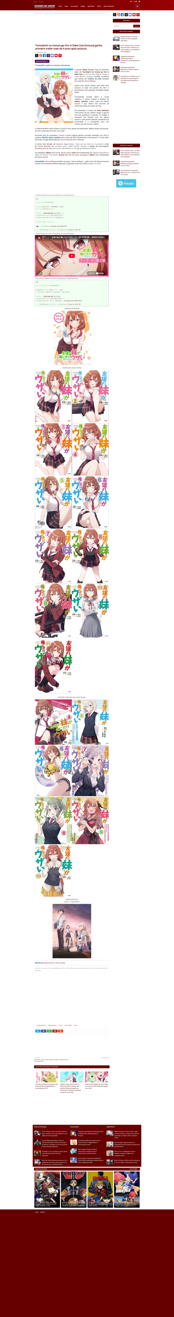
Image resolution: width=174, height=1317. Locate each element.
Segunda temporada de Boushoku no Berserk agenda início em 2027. (129, 69)
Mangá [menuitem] (83, 6)
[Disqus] (71, 998)
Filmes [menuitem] (99, 6)
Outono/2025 (68, 1025)
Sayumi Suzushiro (100, 153)
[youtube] (139, 1)
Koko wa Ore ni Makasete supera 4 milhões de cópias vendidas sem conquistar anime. (124, 1153)
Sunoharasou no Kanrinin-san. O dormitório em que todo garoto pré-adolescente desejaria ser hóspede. (130, 79)
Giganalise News (52, 1025)
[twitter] (131, 1)
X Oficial (57, 963)
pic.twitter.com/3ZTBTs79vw (73, 301)
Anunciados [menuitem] (74, 6)
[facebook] (136, 1)
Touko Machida (44, 146)
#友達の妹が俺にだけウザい (52, 213)
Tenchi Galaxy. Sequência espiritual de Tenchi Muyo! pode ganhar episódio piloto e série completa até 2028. (90, 1160)
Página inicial (38, 13)
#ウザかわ (54, 207)
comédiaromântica (47, 13)
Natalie (62, 963)
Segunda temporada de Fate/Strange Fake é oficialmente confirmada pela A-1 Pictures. (130, 59)
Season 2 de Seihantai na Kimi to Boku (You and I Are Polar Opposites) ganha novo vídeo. (96, 1086)
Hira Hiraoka (65, 140)
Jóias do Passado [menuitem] (109, 6)
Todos (75, 1025)
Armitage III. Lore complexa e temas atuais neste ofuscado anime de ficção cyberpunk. (54, 1153)
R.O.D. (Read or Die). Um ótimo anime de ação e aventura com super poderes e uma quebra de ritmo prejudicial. (130, 48)
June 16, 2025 (73, 230)
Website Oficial (49, 963)
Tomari (61, 135)
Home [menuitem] (60, 6)
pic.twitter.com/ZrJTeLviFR (58, 226)
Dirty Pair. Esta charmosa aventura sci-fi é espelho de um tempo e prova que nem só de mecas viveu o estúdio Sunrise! (54, 1162)
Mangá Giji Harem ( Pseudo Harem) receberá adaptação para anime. (129, 38)
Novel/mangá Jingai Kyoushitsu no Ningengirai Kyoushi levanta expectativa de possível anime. (127, 1144)
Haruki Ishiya (66, 153)
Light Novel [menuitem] (91, 6)
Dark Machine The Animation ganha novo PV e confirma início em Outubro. (130, 172)
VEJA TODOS (133, 1169)
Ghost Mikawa (89, 81)
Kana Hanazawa (81, 155)
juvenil (60, 1025)
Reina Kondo (43, 157)
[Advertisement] (72, 30)
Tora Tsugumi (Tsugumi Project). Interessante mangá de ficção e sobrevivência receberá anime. (87, 1151)
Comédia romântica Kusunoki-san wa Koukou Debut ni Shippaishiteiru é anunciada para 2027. (46, 1086)
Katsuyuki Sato (42, 148)
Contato (41, 2)
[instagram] (134, 1)
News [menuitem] (66, 6)
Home (35, 2)
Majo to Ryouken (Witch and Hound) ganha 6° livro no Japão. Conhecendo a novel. (127, 1161)
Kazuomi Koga (62, 144)
